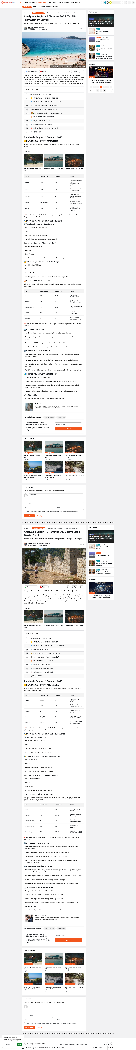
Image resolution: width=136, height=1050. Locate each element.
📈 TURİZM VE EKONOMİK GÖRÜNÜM (40, 672)
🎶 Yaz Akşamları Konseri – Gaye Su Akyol (42, 105)
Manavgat (34, 899)
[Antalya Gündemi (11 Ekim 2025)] (74, 163)
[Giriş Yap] (133, 2)
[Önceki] (102, 2)
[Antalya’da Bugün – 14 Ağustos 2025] (74, 470)
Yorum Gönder (29, 516)
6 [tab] (107, 87)
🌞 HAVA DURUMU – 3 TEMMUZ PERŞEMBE (42, 98)
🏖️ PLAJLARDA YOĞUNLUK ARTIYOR (39, 661)
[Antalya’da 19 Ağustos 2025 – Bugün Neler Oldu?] (33, 470)
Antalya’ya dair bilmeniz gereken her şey (53, 601)
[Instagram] (112, 1044)
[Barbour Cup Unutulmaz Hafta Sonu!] (33, 163)
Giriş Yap (39, 516)
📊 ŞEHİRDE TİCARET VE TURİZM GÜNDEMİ (42, 128)
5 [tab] (104, 87)
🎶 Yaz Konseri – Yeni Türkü (37, 649)
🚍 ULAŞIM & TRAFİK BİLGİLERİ (38, 120)
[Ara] (129, 2)
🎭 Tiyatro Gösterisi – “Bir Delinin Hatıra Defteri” (43, 653)
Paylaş (112, 1047)
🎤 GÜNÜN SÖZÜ (33, 132)
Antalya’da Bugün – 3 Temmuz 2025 (39, 94)
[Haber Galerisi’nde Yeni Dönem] (101, 40)
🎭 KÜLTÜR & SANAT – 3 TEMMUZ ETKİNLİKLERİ (43, 102)
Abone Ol (68, 428)
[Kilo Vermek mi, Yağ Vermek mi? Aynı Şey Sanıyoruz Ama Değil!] (101, 56)
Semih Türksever (33, 543)
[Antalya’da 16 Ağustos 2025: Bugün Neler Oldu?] (54, 470)
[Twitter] (108, 1044)
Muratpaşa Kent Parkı (35, 246)
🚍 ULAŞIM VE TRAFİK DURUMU (38, 664)
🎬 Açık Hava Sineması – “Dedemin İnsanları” (42, 657)
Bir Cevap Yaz (29, 487)
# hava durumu (61, 417)
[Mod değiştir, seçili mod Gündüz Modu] (125, 2)
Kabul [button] (19, 1044)
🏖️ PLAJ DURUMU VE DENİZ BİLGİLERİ (40, 117)
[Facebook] (104, 1044)
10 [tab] (104, 90)
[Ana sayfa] (20, 2)
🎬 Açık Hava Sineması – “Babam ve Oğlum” (42, 109)
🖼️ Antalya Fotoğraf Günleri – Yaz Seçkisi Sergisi (44, 113)
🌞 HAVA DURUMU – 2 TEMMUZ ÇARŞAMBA (42, 642)
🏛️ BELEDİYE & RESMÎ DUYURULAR (39, 124)
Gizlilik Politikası (7, 1044)
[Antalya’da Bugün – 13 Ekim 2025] (53, 163)
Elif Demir (31, 27)
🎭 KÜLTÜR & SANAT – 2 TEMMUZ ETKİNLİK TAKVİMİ (45, 646)
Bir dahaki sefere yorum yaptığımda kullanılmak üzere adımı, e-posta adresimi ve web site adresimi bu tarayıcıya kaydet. (52, 511)
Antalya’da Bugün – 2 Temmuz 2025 (39, 638)
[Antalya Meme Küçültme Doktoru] (101, 31)
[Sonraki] (121, 2)
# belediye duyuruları (49, 417)
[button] (96, 1047)
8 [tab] (97, 90)
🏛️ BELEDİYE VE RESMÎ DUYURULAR (39, 668)
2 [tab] (94, 87)
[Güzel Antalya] (8, 2)
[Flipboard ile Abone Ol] (44, 71)
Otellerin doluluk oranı (32, 377)
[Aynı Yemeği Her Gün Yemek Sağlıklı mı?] (101, 48)
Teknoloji (92, 19)
